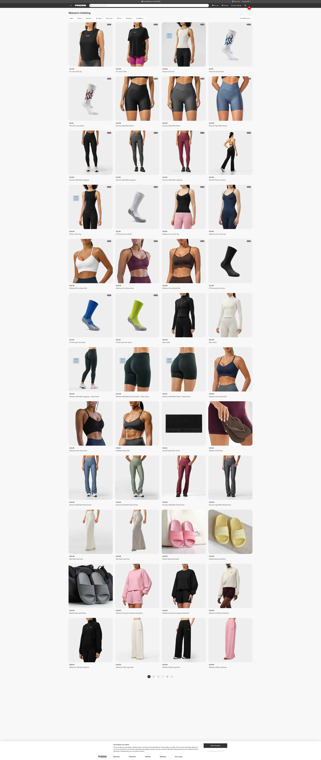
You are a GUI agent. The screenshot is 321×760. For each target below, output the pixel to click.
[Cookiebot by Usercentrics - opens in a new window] (102, 756)
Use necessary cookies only (215, 751)
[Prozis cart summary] (245, 5)
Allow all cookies (215, 745)
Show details (178, 756)
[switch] (139, 756)
